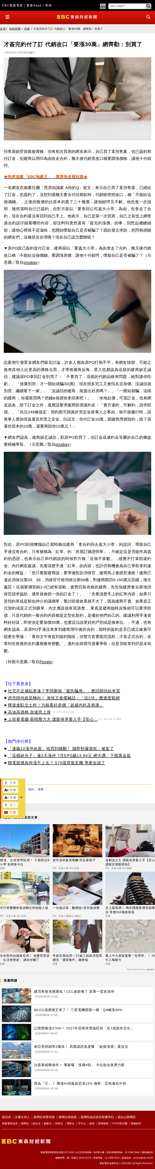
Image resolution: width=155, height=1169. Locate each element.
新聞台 (25, 1123)
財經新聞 (15, 28)
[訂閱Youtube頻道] (10, 814)
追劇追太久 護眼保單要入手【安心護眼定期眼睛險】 (130, 862)
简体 (48, 5)
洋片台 (82, 1123)
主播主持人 (22, 1117)
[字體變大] (10, 791)
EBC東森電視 (12, 5)
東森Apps (34, 5)
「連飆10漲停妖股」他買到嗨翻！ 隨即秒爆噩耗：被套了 (61, 748)
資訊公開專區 (127, 1117)
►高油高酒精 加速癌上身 (27, 712)
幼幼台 (59, 1123)
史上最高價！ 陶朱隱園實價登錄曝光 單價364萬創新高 (130, 910)
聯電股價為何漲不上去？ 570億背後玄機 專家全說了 (56, 763)
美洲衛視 (103, 1123)
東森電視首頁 (10, 1123)
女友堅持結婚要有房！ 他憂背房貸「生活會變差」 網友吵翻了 (25, 957)
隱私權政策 (147, 1152)
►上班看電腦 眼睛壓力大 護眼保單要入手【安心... (51, 719)
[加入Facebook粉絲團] (10, 806)
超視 (92, 1123)
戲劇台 (48, 1123)
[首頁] (77, 16)
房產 (27, 28)
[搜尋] (147, 20)
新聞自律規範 (68, 1117)
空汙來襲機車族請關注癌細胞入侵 (24, 907)
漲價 (40, 789)
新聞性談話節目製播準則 (97, 1117)
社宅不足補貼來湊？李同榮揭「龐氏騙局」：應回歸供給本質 (64, 691)
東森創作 (136, 1123)
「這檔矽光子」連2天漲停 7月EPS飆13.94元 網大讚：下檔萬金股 (69, 755)
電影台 (70, 1123)
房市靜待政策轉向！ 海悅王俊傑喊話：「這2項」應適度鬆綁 (64, 698)
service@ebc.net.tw (143, 1158)
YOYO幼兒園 (119, 1123)
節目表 (6, 1117)
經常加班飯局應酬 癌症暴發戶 (74, 860)
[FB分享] (10, 784)
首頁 (3, 28)
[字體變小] (10, 799)
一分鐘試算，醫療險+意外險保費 (76, 907)
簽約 (31, 789)
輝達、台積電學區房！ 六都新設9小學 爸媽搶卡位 (25, 862)
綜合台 (36, 1123)
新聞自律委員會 (44, 1117)
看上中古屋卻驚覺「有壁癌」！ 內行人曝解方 (130, 957)
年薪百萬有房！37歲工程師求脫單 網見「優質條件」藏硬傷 (77, 957)
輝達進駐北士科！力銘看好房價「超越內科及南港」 (56, 705)
